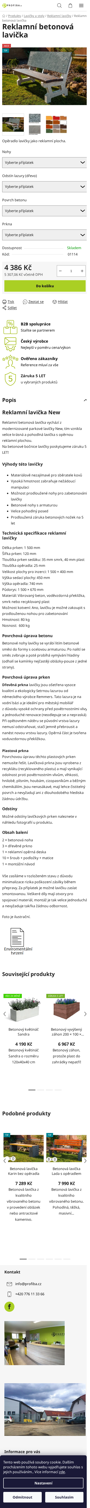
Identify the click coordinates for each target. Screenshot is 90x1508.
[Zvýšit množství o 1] (82, 270)
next (85, 1013)
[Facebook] (9, 1307)
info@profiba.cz (28, 1284)
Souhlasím (64, 1497)
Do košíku (45, 286)
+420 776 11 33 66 (29, 1294)
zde (62, 1471)
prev (4, 1013)
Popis (9, 399)
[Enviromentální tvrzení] (18, 940)
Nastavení (43, 1483)
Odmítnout (22, 1497)
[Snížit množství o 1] (60, 270)
